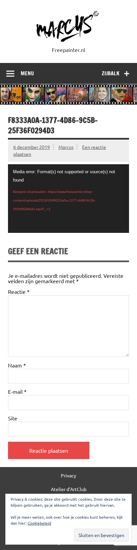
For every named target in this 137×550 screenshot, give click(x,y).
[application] (68, 198)
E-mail (17, 391)
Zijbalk (110, 73)
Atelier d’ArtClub (68, 489)
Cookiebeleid (39, 523)
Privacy (68, 475)
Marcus (66, 147)
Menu (27, 73)
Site (12, 418)
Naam (17, 365)
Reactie (19, 291)
